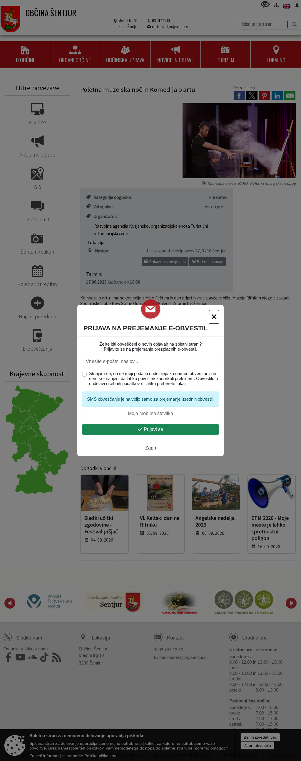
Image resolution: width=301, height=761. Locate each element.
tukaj (180, 383)
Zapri (150, 447)
